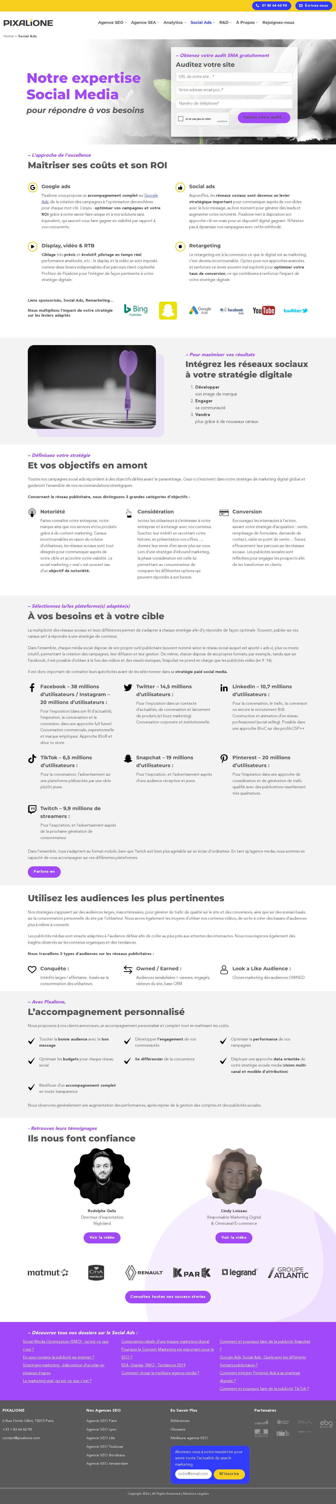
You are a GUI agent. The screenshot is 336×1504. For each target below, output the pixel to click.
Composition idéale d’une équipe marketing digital (165, 1342)
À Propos (245, 22)
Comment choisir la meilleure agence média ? (160, 1373)
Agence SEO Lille (100, 1438)
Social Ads (201, 22)
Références (179, 1421)
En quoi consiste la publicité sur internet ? (58, 1358)
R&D (224, 22)
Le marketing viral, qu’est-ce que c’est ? (57, 1381)
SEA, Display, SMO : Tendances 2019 (153, 1365)
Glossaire (177, 1430)
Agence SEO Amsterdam (107, 1464)
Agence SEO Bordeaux (105, 1455)
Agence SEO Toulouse (104, 1447)
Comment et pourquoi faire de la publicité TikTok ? (264, 1389)
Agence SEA (143, 22)
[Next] (314, 313)
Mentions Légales (196, 1493)
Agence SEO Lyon (101, 1430)
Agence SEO (110, 22)
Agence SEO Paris (101, 1421)
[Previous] (117, 313)
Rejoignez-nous (278, 22)
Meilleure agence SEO (189, 1438)
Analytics (173, 22)
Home (9, 36)
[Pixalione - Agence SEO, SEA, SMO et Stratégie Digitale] (28, 22)
